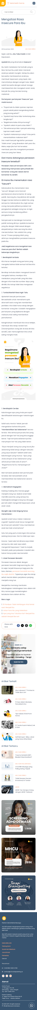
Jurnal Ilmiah (6, 952)
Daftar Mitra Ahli (6, 943)
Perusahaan (5, 963)
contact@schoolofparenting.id (13, 972)
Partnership (5, 955)
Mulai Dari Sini (18, 662)
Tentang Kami (6, 946)
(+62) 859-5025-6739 (10, 968)
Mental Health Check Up (17, 3)
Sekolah (4, 958)
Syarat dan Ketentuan (8, 949)
